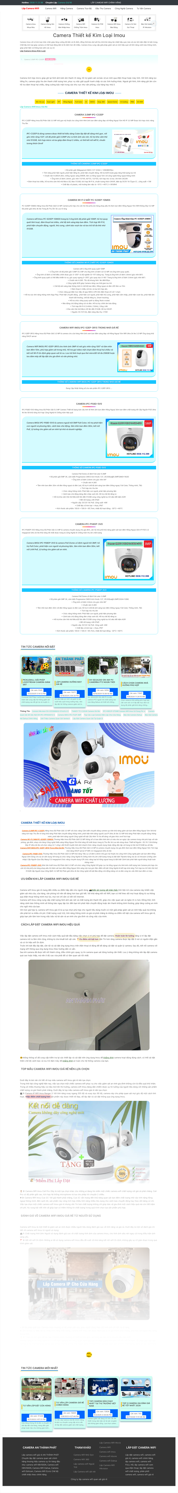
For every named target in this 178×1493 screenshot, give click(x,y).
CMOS (92, 102)
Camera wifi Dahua (108, 1461)
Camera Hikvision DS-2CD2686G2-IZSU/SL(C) (50, 711)
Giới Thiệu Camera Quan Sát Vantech (55, 718)
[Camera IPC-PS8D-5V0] (130, 438)
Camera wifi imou (107, 1452)
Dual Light (51, 102)
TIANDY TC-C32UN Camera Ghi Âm (86, 711)
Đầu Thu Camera (103, 8)
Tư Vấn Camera (144, 8)
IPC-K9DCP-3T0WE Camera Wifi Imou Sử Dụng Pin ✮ (124, 711)
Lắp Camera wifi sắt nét (85, 1471)
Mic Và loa (40, 102)
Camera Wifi (50, 8)
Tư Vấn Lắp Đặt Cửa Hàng (37, 1406)
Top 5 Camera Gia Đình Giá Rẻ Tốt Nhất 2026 (136, 1404)
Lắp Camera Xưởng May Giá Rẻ (69, 683)
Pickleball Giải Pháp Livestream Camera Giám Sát (36, 681)
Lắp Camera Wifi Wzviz (110, 1443)
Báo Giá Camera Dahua (133, 715)
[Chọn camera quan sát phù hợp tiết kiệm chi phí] (153, 23)
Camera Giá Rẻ (65, 2)
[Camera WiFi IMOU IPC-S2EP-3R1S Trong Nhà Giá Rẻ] (135, 357)
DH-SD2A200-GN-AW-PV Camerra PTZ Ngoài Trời (102, 681)
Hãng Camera (66, 8)
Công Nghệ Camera (124, 8)
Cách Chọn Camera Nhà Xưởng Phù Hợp (135, 684)
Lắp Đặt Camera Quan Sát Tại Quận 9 (88, 718)
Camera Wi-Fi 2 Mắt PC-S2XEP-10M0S (38, 65)
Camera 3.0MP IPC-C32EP (34, 59)
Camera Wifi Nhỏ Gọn (84, 1455)
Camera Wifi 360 (81, 1459)
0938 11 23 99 (36, 2)
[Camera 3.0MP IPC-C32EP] (133, 141)
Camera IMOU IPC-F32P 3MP (69, 715)
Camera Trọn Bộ (84, 8)
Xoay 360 (101, 102)
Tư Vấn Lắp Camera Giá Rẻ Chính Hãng (70, 1403)
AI (86, 102)
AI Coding (124, 102)
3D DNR (140, 102)
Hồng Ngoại (67, 102)
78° (59, 102)
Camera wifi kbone (108, 1456)
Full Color (78, 102)
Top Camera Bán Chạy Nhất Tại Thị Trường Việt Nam (102, 1402)
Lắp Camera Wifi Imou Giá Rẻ (33, 107)
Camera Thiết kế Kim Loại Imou (89, 93)
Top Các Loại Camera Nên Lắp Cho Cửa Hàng (102, 715)
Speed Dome (112, 102)
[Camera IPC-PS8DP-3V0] (128, 559)
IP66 (132, 102)
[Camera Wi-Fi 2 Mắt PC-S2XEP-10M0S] (132, 233)
